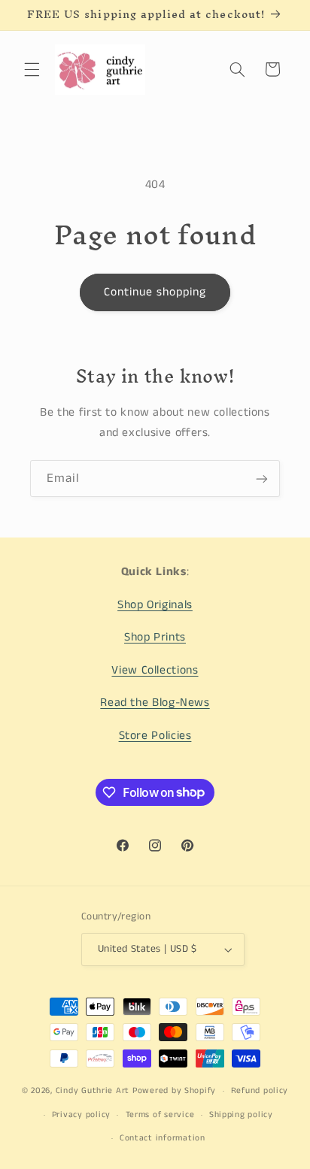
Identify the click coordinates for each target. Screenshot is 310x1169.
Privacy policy (81, 1115)
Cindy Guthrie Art (93, 1091)
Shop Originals (155, 605)
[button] (31, 69)
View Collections (154, 670)
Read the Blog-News (154, 703)
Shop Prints (155, 637)
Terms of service (160, 1115)
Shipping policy (241, 1115)
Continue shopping (155, 292)
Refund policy (260, 1091)
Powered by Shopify (174, 1091)
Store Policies (155, 736)
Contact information (162, 1138)
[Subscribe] (262, 478)
